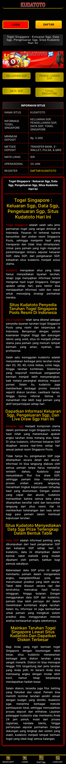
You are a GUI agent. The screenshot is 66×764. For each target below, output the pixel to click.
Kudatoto (12, 270)
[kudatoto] (33, 6)
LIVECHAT (58, 762)
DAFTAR (41, 761)
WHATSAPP (8, 762)
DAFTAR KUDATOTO (43, 170)
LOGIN (25, 762)
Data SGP (12, 540)
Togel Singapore (17, 225)
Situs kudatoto (15, 319)
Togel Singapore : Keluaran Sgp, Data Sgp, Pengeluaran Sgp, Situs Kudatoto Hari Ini (33, 39)
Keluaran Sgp (15, 426)
